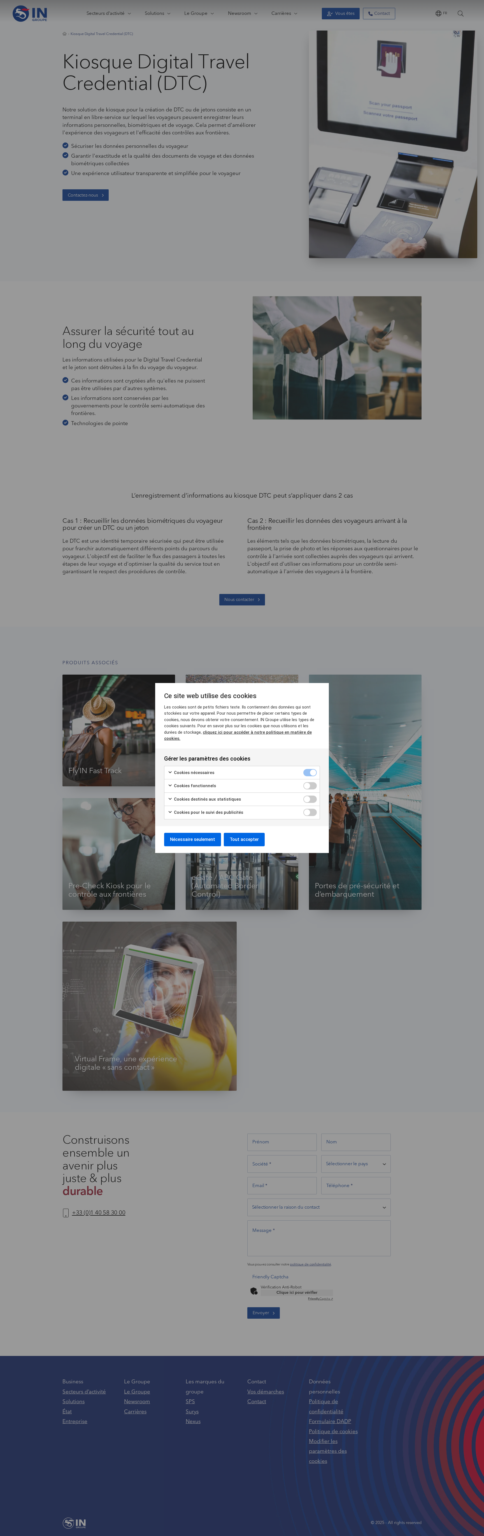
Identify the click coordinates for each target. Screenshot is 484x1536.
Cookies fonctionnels (194, 785)
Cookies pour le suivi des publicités (208, 812)
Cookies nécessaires (193, 772)
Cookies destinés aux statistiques (207, 799)
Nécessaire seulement (192, 839)
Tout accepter (244, 839)
